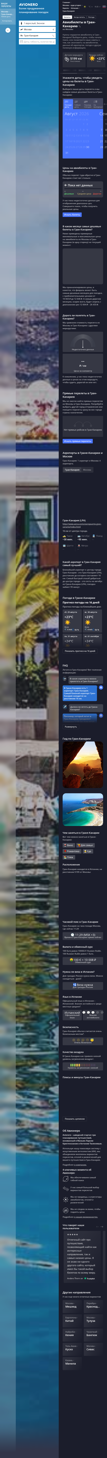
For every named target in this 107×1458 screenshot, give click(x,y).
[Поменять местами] (80, 26)
